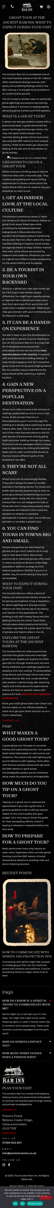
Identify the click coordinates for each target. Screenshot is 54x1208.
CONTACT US (10, 720)
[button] (27, 1004)
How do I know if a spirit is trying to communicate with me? (26, 1004)
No (22, 1203)
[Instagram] (3, 1164)
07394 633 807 (12, 1142)
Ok (15, 1203)
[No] (46, 1198)
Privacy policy (35, 1203)
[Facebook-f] (9, 1164)
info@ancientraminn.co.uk (19, 1153)
